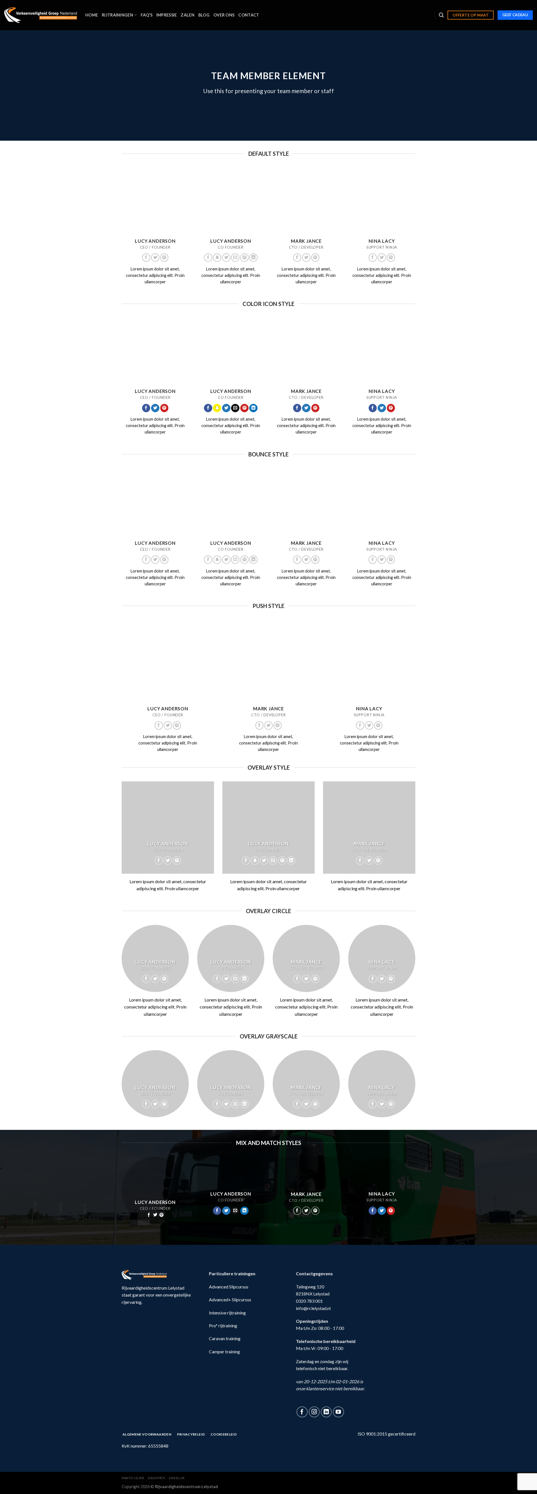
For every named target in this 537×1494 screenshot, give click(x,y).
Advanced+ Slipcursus (230, 1299)
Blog (203, 15)
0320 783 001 (309, 1301)
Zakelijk (177, 1478)
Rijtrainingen (117, 15)
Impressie (166, 15)
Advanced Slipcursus (228, 1286)
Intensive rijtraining (227, 1312)
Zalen (187, 15)
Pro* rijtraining (223, 1325)
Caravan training (225, 1338)
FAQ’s (146, 15)
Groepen (156, 1478)
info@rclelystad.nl (313, 1308)
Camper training (224, 1351)
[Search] (441, 15)
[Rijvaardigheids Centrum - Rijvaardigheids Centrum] (40, 15)
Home (91, 15)
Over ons (223, 15)
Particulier (133, 1478)
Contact (248, 15)
